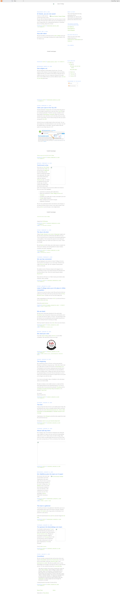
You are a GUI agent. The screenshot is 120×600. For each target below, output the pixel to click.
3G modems (43, 511)
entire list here (45, 303)
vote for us (54, 335)
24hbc (46, 168)
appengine (43, 252)
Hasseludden (43, 559)
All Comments (72, 85)
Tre (51, 529)
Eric (45, 167)
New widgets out (42, 68)
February (72, 73)
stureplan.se (57, 388)
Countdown (40, 556)
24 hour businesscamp (54, 559)
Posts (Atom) (46, 592)
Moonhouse (39, 273)
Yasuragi (47, 536)
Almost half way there (43, 430)
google (48, 252)
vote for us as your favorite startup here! (51, 420)
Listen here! (44, 390)
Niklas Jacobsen (43, 546)
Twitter (51, 193)
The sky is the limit (43, 232)
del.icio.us (59, 193)
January (72, 76)
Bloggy (55, 193)
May (71, 64)
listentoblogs (54, 353)
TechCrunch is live (42, 165)
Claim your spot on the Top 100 (46, 107)
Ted (44, 416)
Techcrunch (42, 264)
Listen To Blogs (57, 35)
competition (47, 306)
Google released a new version (47, 234)
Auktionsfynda (78, 39)
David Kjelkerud (71, 28)
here (42, 206)
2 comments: (41, 224)
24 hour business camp (42, 533)
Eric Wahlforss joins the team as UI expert (50, 474)
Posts (70, 83)
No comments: (41, 26)
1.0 (41, 225)
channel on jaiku (54, 561)
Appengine (57, 234)
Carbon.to (70, 41)
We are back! (41, 311)
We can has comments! (44, 259)
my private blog (58, 566)
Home (54, 590)
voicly (46, 300)
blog (49, 353)
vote (38, 354)
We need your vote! (43, 333)
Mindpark (48, 416)
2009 (70, 62)
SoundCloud (39, 315)
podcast (61, 353)
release (45, 225)
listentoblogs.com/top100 (49, 114)
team (49, 500)
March (71, 72)
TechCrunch (39, 179)
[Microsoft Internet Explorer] (58, 16)
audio (45, 353)
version (49, 225)
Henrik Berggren (71, 30)
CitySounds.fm (71, 39)
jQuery (44, 493)
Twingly (47, 109)
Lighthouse (46, 170)
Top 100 (60, 111)
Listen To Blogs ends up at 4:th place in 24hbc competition (51, 289)
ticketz (41, 300)
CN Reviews (45, 221)
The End (39, 404)
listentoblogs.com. (60, 366)
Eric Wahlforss (71, 26)
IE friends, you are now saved (46, 14)
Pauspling (59, 387)
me (42, 167)
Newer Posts (40, 590)
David (48, 167)
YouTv (54, 298)
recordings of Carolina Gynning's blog (45, 388)
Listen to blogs (45, 335)
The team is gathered (43, 506)
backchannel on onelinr (42, 563)
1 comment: (62, 305)
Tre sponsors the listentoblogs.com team (49, 527)
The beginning (41, 361)
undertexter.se (41, 578)
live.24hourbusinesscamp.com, (52, 409)
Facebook (42, 194)
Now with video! (42, 33)
